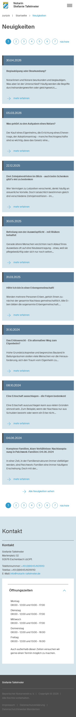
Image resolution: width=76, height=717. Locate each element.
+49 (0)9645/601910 (32, 566)
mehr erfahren (21, 98)
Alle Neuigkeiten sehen (41, 491)
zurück (7, 15)
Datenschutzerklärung (32, 705)
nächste (64, 41)
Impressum (8, 705)
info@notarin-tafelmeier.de (25, 573)
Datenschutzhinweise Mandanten (21, 709)
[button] (38, 590)
